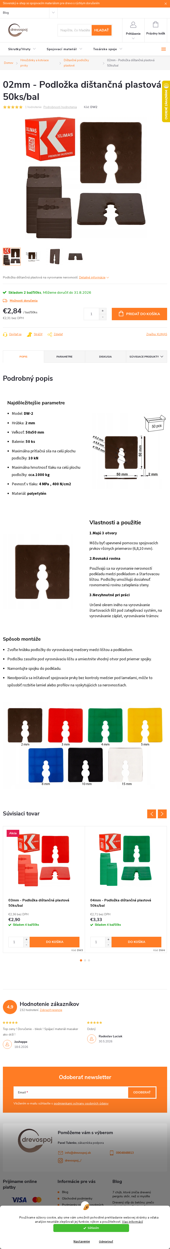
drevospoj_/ (73, 1160)
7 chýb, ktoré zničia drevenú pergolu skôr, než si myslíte (131, 1194)
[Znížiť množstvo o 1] (102, 317)
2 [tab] (85, 960)
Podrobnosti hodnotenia (60, 107)
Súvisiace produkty (144, 356)
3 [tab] (89, 960)
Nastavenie (81, 1241)
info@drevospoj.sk (78, 1153)
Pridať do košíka (143, 314)
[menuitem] (22, 49)
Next (162, 813)
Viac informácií (132, 1222)
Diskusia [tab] (105, 356)
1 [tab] (81, 960)
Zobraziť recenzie (51, 1010)
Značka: (156, 334)
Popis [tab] (23, 356)
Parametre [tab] (64, 356)
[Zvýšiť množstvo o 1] (102, 311)
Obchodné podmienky (77, 1198)
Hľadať (101, 30)
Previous (151, 813)
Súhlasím (93, 1228)
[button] (26, 939)
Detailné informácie (92, 277)
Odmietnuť (106, 1241)
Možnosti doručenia (24, 301)
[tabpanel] (44, 889)
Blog (6, 13)
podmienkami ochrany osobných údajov (81, 1103)
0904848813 (125, 1153)
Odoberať (142, 1092)
